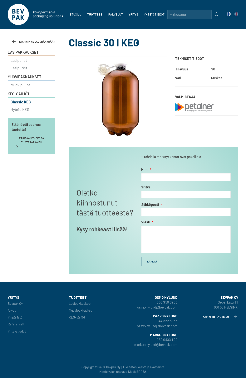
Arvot (12, 310)
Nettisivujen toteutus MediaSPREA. (123, 372)
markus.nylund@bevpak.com (155, 345)
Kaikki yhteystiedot (217, 316)
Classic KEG (21, 102)
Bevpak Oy (15, 303)
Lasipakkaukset (23, 52)
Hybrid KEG (20, 109)
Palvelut (115, 14)
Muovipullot (20, 85)
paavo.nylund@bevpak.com (157, 326)
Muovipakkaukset (24, 76)
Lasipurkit (19, 67)
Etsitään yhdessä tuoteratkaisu (31, 140)
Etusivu (75, 14)
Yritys (133, 14)
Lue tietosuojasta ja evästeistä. (144, 367)
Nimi (145, 170)
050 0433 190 (167, 340)
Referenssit (16, 324)
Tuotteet (94, 14)
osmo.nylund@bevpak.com (157, 307)
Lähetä (152, 261)
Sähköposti (150, 205)
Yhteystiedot (154, 14)
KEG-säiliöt (19, 94)
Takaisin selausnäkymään (37, 41)
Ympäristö (15, 317)
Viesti (146, 222)
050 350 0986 (167, 302)
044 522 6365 (167, 321)
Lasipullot (19, 60)
